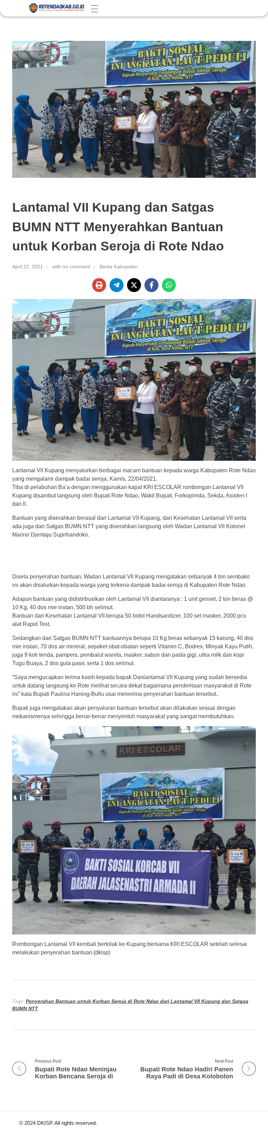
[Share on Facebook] (151, 285)
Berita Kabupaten (118, 266)
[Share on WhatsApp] (169, 285)
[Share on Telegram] (117, 285)
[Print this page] (99, 285)
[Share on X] (134, 285)
